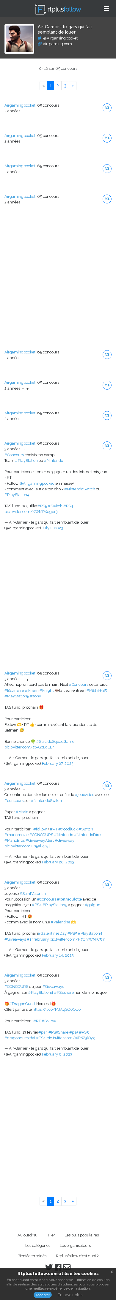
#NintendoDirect (89, 835)
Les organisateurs (75, 1245)
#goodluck (68, 829)
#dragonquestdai (19, 1038)
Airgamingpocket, (20, 105)
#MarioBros (14, 840)
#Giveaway (64, 840)
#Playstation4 (90, 933)
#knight (47, 690)
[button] (107, 107)
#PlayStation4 (16, 494)
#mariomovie (16, 835)
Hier (51, 1235)
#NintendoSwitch (79, 489)
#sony (35, 696)
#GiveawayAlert (40, 840)
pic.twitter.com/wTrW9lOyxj (71, 1038)
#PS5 (42, 506)
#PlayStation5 (16, 696)
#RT (53, 829)
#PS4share (64, 992)
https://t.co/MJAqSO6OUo (57, 1009)
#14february (38, 939)
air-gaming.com (57, 44)
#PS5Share (58, 1032)
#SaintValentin (33, 893)
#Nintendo (53, 460)
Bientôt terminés (32, 1256)
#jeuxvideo (84, 794)
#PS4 (68, 506)
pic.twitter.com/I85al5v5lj (27, 846)
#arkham (30, 690)
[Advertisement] (58, 282)
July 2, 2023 (52, 528)
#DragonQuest (22, 1004)
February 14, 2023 (58, 955)
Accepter (42, 1295)
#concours (13, 800)
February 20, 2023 (58, 862)
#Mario (22, 812)
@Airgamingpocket (60, 38)
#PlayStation (26, 460)
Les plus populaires (82, 1235)
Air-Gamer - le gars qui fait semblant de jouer (65, 29)
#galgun (92, 905)
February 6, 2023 (57, 1054)
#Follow (49, 1021)
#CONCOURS (41, 835)
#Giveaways (15, 939)
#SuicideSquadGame (55, 741)
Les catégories (37, 1245)
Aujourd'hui (28, 1235)
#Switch (55, 506)
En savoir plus (70, 1295)
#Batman (12, 690)
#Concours (14, 455)
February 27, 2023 (57, 763)
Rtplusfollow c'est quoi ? (77, 1256)
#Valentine (60, 922)
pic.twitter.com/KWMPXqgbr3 (31, 511)
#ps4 (43, 1032)
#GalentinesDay (52, 933)
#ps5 (73, 1032)
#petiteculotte (69, 899)
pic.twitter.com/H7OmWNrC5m (78, 939)
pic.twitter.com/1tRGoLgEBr (29, 747)
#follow (40, 829)
